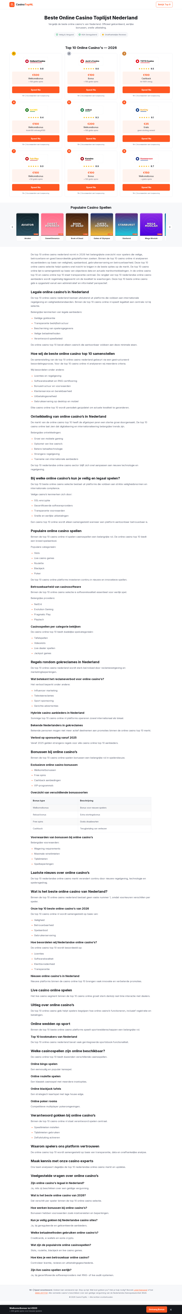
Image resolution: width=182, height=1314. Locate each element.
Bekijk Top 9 (164, 4)
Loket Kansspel (140, 1290)
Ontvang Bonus (157, 1309)
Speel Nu (36, 89)
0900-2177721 (41, 1293)
